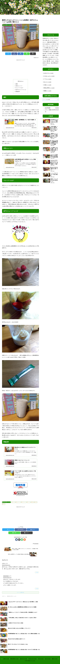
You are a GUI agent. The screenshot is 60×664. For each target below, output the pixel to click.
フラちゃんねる (41, 658)
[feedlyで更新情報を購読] (22, 539)
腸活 (17, 83)
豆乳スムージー (19, 85)
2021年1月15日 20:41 (6, 565)
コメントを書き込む (20, 592)
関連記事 (18, 91)
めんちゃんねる (48, 658)
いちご (14, 502)
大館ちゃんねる (6, 658)
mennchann (6, 576)
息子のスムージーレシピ (21, 89)
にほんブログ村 (20, 488)
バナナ (29, 502)
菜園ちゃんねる (54, 658)
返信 (37, 572)
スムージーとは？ (19, 87)
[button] (33, 53)
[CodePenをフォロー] (19, 539)
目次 (19, 81)
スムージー (18, 502)
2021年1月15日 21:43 (7, 577)
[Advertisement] (20, 69)
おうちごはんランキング (20, 495)
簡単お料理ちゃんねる (6, 502)
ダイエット (24, 502)
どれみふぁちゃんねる (32, 658)
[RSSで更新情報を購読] (24, 539)
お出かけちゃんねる (23, 658)
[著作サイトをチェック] (16, 539)
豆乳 (36, 502)
